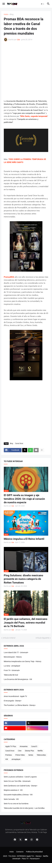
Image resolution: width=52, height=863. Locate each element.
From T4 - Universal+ (12, 670)
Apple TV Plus (10, 746)
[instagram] (37, 728)
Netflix (40, 751)
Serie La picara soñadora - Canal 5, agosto (20, 777)
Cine (19, 751)
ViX (6, 759)
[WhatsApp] (30, 450)
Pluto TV (25, 859)
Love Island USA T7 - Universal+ (16, 652)
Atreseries (24, 746)
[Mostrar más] (41, 450)
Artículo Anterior (9, 638)
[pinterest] (37, 839)
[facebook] (15, 723)
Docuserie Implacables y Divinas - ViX (18, 795)
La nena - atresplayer (12, 666)
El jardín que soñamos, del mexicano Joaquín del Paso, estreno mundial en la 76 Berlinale (25, 622)
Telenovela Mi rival (11, 675)
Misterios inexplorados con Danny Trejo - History (22, 661)
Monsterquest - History (13, 657)
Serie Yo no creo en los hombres (16, 804)
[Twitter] (24, 450)
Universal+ (16, 859)
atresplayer (16, 759)
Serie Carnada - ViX (11, 799)
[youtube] (15, 728)
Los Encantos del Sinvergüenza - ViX (18, 679)
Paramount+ (35, 859)
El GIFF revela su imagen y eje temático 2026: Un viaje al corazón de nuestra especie (24, 499)
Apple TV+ (30, 856)
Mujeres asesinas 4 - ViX (13, 790)
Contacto (19, 852)
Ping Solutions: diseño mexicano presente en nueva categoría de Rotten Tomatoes (23, 579)
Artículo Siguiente (42, 638)
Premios (8, 755)
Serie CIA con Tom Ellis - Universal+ (17, 781)
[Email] (36, 450)
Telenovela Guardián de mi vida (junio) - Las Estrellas (24, 808)
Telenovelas (41, 755)
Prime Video (20, 755)
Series (30, 755)
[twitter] (37, 723)
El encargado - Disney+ (12, 701)
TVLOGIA (12, 856)
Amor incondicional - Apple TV (15, 696)
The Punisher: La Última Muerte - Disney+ (20, 705)
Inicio (6, 14)
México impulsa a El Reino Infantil (24, 538)
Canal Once (19, 443)
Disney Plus (29, 751)
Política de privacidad (34, 852)
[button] (3, 4)
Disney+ (39, 856)
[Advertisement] (26, 70)
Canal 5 (34, 746)
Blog (12, 14)
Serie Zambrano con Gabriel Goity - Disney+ (20, 786)
